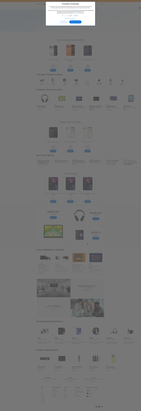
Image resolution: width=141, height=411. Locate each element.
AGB (83, 13)
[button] (70, 18)
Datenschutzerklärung (77, 13)
